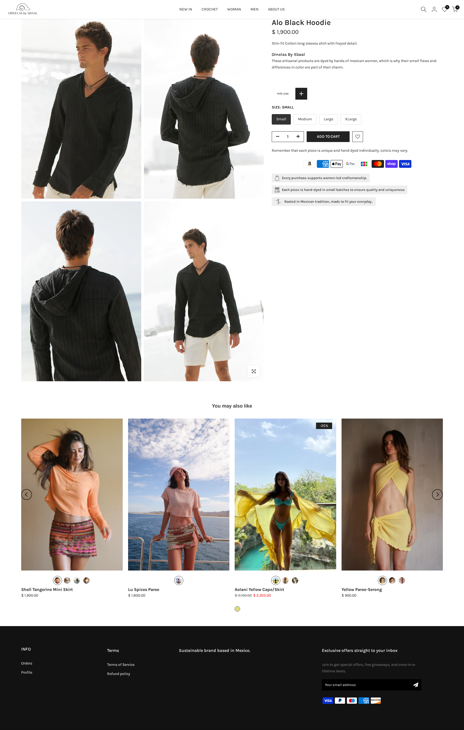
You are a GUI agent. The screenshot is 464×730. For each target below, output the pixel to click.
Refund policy (118, 673)
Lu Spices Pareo (143, 589)
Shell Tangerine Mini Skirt (47, 589)
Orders (26, 663)
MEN (255, 9)
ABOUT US (276, 9)
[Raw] (67, 580)
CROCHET (210, 9)
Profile (26, 672)
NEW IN (185, 9)
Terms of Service (121, 664)
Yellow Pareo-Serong (362, 589)
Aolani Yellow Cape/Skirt (259, 589)
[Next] (437, 494)
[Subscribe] (415, 685)
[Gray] (285, 580)
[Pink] (401, 580)
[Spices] (77, 580)
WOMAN (234, 9)
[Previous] (26, 494)
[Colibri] (86, 580)
